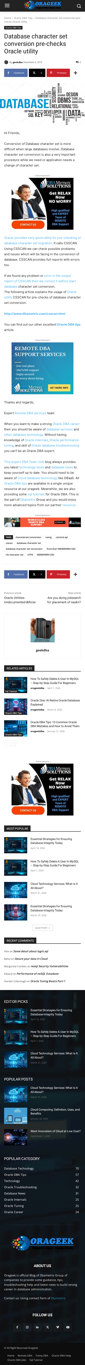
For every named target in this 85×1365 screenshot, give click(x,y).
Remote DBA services (30, 413)
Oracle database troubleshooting (55, 445)
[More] (75, 73)
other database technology (23, 435)
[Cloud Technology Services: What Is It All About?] (15, 890)
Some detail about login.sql (30, 951)
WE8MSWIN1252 (45, 554)
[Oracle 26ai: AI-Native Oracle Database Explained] (15, 706)
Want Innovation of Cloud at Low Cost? (56, 1131)
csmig (48, 537)
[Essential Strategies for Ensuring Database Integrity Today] (15, 845)
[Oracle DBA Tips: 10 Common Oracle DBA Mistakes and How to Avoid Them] (15, 728)
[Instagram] (27, 1327)
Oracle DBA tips (68, 324)
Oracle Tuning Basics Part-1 (47, 981)
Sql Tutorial (11, 691)
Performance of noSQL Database (37, 974)
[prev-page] (6, 743)
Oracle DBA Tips (23, 18)
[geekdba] (6, 62)
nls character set (14, 554)
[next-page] (13, 743)
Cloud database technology (37, 478)
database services (59, 429)
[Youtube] (68, 1327)
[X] (48, 1327)
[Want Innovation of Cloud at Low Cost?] (15, 1137)
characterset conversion (28, 537)
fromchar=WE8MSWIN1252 (61, 548)
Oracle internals (36, 440)
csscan (9, 543)
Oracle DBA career (66, 424)
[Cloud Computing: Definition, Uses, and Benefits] (15, 1116)
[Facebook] (17, 1327)
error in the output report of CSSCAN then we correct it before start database (40, 281)
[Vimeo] (58, 1327)
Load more (41, 927)
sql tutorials (36, 494)
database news (62, 467)
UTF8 (30, 554)
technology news (31, 467)
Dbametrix (27, 500)
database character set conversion (24, 548)
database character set (29, 543)
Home (7, 18)
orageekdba (37, 688)
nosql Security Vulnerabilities (49, 966)
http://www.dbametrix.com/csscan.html (34, 314)
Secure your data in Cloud (31, 959)
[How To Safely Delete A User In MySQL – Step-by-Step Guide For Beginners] (15, 685)
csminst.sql (62, 537)
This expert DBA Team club (24, 462)
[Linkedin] (37, 1327)
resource (69, 505)
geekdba (18, 62)
